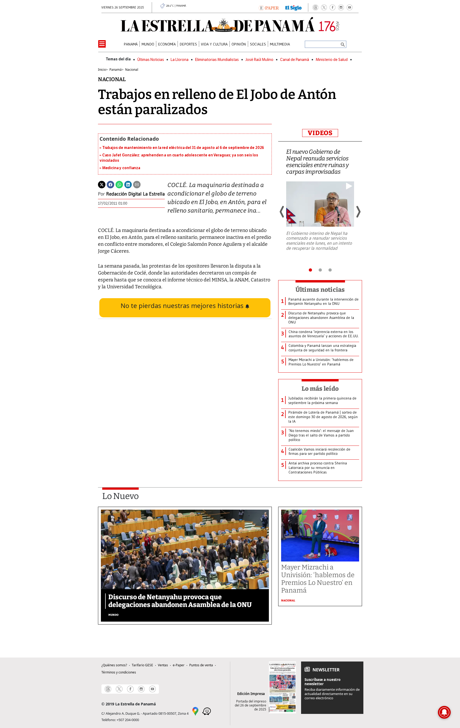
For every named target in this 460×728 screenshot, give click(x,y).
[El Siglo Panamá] (293, 7)
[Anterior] (282, 211)
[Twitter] (101, 184)
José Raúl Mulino (259, 59)
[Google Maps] (195, 710)
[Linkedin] (128, 184)
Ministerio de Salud (332, 59)
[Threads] (315, 7)
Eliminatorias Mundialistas (217, 59)
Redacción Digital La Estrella (135, 194)
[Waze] (206, 710)
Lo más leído (320, 388)
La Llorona (179, 59)
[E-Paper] (269, 7)
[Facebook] (332, 7)
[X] (324, 7)
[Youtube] (349, 7)
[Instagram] (341, 7)
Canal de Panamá (294, 59)
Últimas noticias (320, 289)
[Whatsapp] (119, 184)
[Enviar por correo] (137, 184)
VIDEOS (320, 133)
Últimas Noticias (150, 59)
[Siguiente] (358, 211)
